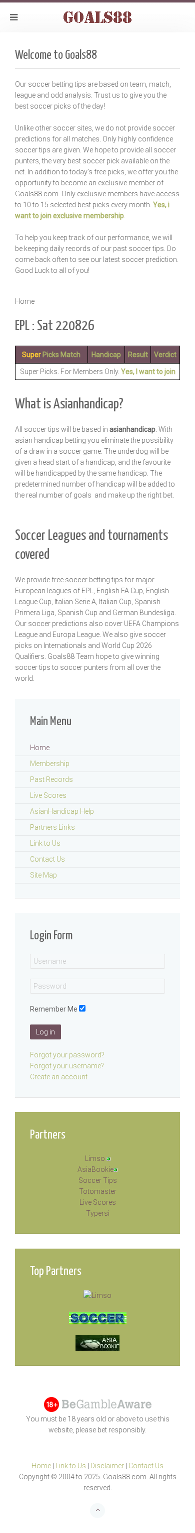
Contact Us (47, 859)
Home (40, 748)
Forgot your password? (67, 1055)
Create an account (59, 1077)
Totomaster (97, 1191)
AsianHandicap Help (62, 811)
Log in (45, 1032)
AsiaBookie (96, 1169)
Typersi (98, 1213)
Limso (95, 1158)
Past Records (51, 779)
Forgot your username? (67, 1066)
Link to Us (45, 843)
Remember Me (54, 1009)
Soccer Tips (97, 1180)
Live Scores (48, 795)
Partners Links (52, 827)
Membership (50, 763)
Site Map (43, 875)
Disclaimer (107, 1466)
